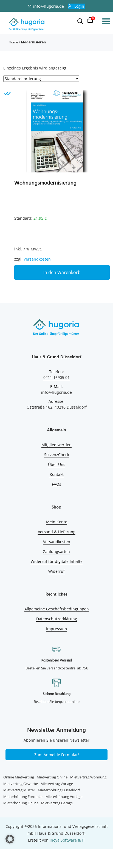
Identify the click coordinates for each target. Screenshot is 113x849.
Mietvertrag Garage (57, 802)
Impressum (56, 628)
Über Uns (56, 464)
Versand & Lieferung (56, 531)
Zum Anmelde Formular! (56, 754)
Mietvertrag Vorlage (57, 783)
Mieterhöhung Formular (23, 796)
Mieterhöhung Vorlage (64, 796)
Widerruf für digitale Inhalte (57, 561)
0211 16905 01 (56, 377)
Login (79, 6)
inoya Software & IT (67, 840)
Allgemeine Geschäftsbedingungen (56, 608)
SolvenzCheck (56, 454)
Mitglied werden (56, 444)
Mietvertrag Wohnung (88, 777)
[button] (10, 839)
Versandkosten (37, 259)
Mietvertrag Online (52, 777)
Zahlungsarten (56, 551)
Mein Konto (56, 521)
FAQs (56, 484)
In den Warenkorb (62, 272)
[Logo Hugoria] (56, 328)
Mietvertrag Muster (19, 789)
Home (13, 42)
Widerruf (56, 571)
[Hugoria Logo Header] (26, 24)
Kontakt (57, 474)
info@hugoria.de (48, 6)
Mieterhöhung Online (20, 802)
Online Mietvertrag (18, 777)
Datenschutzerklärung (56, 618)
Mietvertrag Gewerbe (20, 783)
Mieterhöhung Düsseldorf (59, 789)
